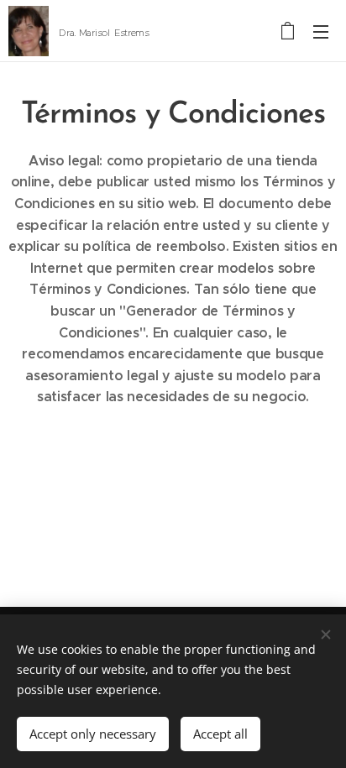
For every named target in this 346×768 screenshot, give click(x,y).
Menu (321, 31)
